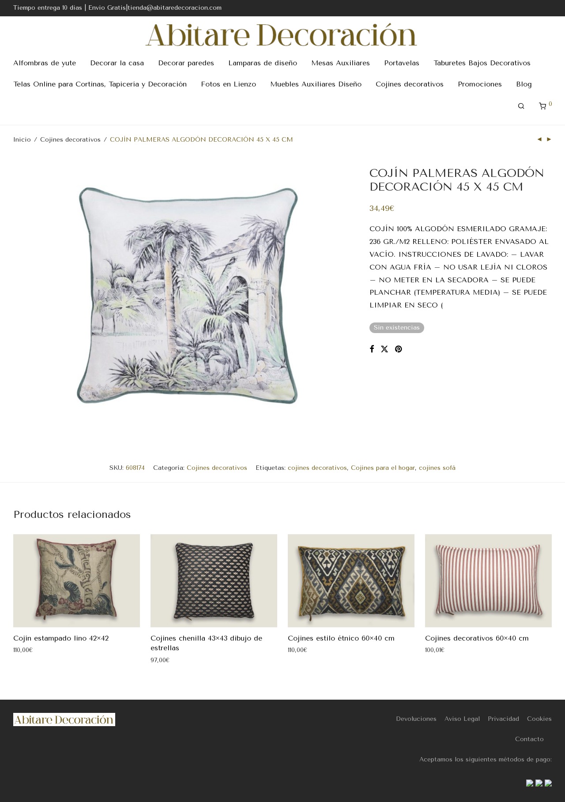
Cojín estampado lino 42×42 (61, 638)
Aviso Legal (462, 719)
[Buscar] (521, 106)
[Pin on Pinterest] (399, 349)
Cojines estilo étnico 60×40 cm (341, 638)
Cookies (539, 719)
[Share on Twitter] (384, 349)
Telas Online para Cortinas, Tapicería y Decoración (100, 84)
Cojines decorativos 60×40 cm (477, 638)
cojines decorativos (317, 468)
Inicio (22, 139)
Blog (524, 84)
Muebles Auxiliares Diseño (316, 84)
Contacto (529, 739)
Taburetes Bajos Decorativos (482, 63)
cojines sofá (437, 468)
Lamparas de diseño (262, 63)
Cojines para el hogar (383, 468)
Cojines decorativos (410, 84)
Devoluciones (416, 719)
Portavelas (401, 63)
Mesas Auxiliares (340, 63)
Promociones (480, 84)
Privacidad (503, 719)
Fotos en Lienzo (228, 84)
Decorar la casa (117, 63)
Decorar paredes (186, 63)
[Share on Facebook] (371, 349)
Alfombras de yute (44, 63)
